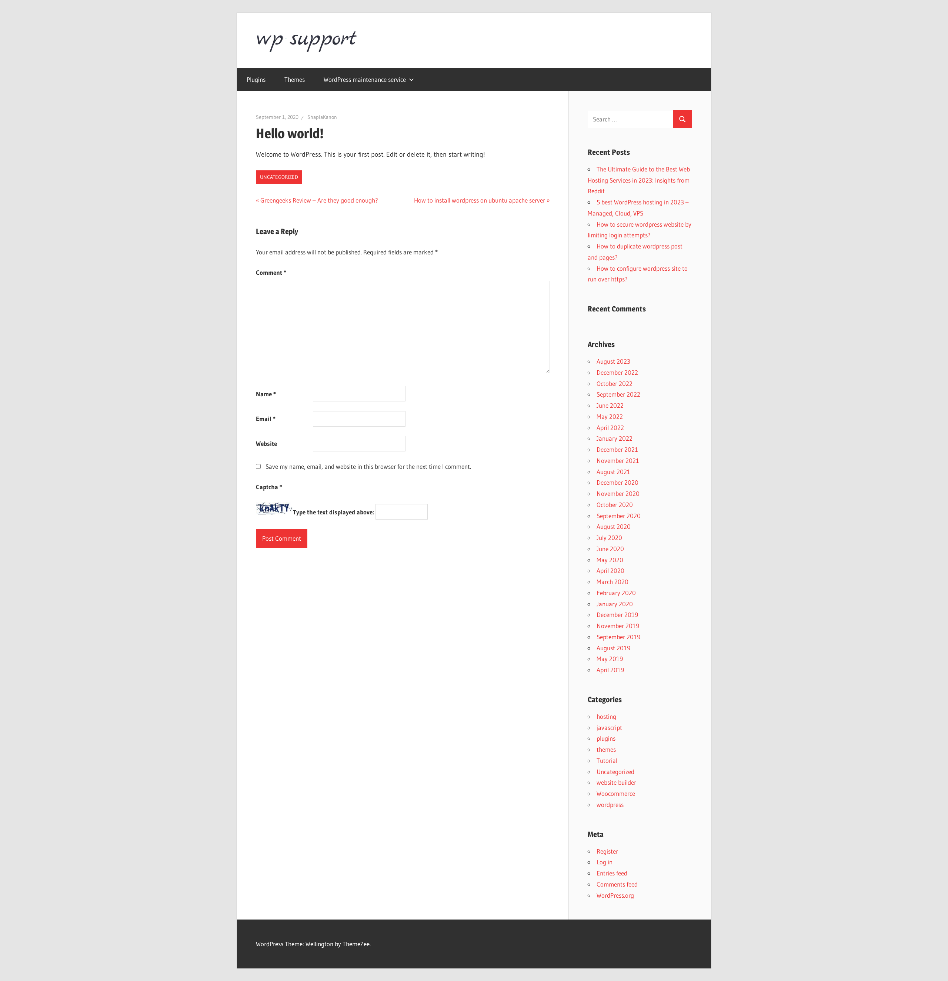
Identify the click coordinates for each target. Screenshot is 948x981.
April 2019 (610, 670)
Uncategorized (279, 177)
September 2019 (618, 637)
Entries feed (612, 873)
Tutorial (607, 760)
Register (607, 851)
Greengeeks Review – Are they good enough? (319, 200)
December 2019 (617, 614)
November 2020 (618, 493)
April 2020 (610, 570)
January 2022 (614, 438)
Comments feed (617, 884)
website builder (616, 782)
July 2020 (609, 537)
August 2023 (613, 361)
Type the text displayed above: (333, 512)
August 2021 (613, 472)
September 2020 (619, 516)
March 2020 (612, 581)
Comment (271, 272)
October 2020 (615, 504)
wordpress (610, 804)
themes (606, 749)
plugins (606, 738)
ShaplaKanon (322, 117)
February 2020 (616, 593)
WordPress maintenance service (365, 79)
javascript (609, 727)
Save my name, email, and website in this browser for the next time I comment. (368, 466)
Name (266, 394)
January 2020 (615, 604)
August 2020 (614, 526)
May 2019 (610, 659)
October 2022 (614, 383)
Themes (294, 79)
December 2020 (617, 482)
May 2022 (610, 416)
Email (266, 419)
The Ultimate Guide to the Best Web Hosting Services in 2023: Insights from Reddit (639, 180)
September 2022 (618, 394)
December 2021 (617, 449)
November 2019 (618, 626)
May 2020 (610, 560)
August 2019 (613, 648)
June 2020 (610, 549)
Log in (604, 862)
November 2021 (618, 460)
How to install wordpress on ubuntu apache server (479, 200)
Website (266, 443)
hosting (606, 716)
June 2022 (610, 405)
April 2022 (610, 427)
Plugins (256, 79)
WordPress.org (615, 895)
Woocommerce (616, 793)
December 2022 (617, 372)
